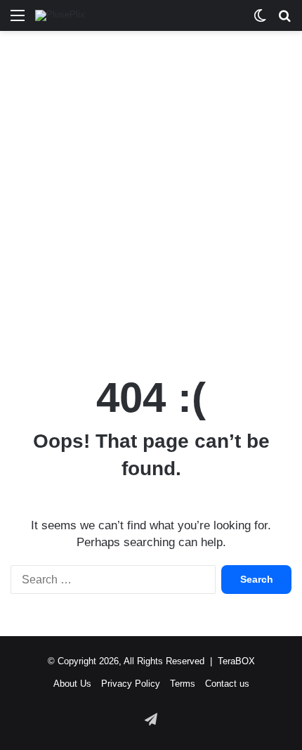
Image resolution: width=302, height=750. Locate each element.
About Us (72, 683)
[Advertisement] (151, 196)
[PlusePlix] (60, 15)
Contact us (227, 683)
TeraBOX (236, 661)
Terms (182, 683)
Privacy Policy (130, 683)
